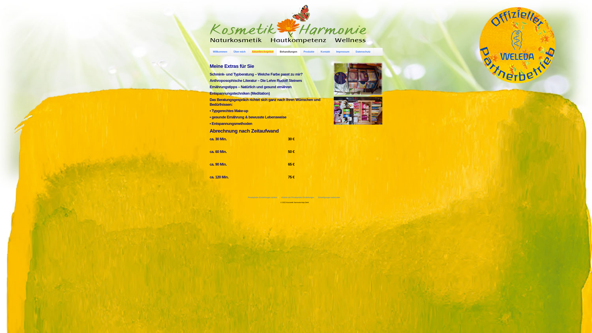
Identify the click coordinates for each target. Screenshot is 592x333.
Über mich (240, 51)
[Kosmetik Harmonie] (288, 40)
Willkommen (220, 51)
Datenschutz (363, 51)
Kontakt (325, 51)
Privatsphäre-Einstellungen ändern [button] (262, 197)
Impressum (342, 51)
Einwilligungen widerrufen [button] (329, 197)
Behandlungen (288, 51)
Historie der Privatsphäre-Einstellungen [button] (297, 197)
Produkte (309, 51)
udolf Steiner (289, 80)
